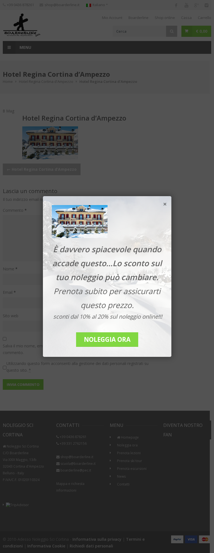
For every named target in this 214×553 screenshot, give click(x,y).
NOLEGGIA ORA (107, 339)
